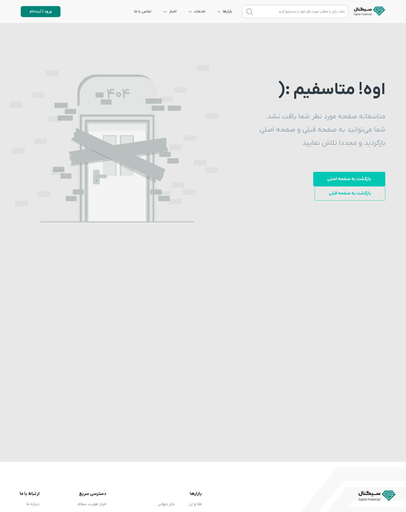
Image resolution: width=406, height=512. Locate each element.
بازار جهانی (166, 504)
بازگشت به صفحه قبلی (350, 193)
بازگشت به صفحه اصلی (349, 179)
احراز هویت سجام (92, 504)
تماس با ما (142, 11)
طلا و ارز (195, 504)
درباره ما (33, 504)
